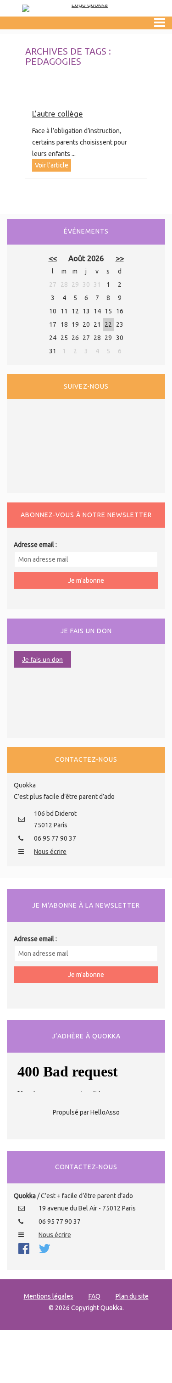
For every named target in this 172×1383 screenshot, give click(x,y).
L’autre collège (57, 113)
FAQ (94, 1296)
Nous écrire (50, 851)
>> (120, 258)
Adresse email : (35, 544)
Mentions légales (48, 1296)
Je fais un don (42, 659)
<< (53, 258)
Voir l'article (51, 165)
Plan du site (132, 1296)
